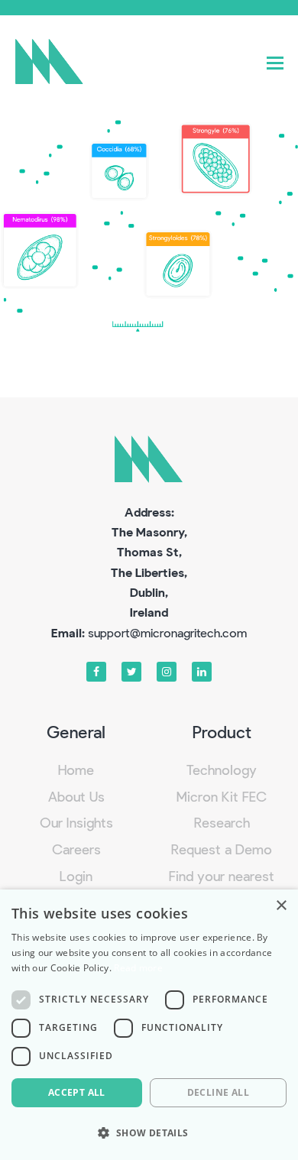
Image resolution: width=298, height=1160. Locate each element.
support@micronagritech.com (167, 632)
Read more (138, 967)
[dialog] (149, 1024)
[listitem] (119, 171)
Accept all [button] (76, 1092)
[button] (275, 61)
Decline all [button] (218, 1092)
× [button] (281, 906)
